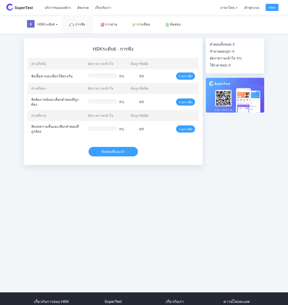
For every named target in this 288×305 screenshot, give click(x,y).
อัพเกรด (83, 7)
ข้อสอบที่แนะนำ (113, 151)
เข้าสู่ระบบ (251, 7)
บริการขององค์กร (58, 7)
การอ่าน (110, 24)
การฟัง (79, 24)
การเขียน (143, 24)
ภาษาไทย (228, 7)
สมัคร (272, 7)
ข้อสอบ (175, 24)
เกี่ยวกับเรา (103, 7)
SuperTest (23, 7)
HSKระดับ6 (42, 24)
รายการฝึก (185, 76)
